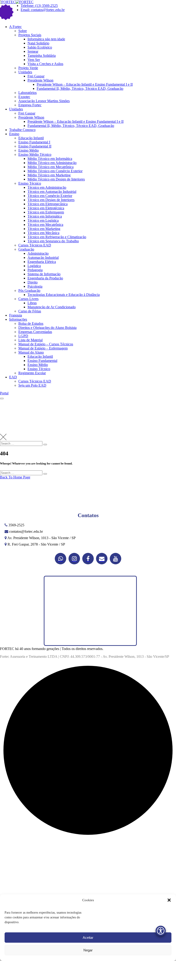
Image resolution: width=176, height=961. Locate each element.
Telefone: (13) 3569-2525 (39, 6)
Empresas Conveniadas (35, 332)
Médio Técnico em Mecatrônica (51, 167)
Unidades (25, 72)
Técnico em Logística (43, 220)
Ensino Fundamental (42, 361)
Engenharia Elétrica (42, 262)
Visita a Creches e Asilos (45, 64)
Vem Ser (34, 60)
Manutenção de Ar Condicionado (52, 307)
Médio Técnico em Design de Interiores (56, 179)
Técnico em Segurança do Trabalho (53, 241)
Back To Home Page (15, 477)
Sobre (22, 31)
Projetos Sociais (29, 35)
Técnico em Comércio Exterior (50, 196)
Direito (33, 282)
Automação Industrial (43, 257)
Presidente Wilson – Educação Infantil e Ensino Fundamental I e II (85, 84)
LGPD (23, 336)
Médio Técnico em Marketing (49, 175)
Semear (33, 51)
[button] (169, 900)
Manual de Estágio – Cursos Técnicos (45, 344)
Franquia (15, 315)
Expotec (24, 97)
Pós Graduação (29, 290)
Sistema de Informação (44, 274)
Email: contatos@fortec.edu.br (43, 10)
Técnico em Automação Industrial (52, 192)
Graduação (26, 249)
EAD (13, 377)
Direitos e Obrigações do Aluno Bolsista (47, 328)
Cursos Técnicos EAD (34, 245)
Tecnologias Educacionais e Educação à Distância (64, 295)
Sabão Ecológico (40, 47)
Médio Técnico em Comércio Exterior (55, 171)
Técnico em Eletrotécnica (46, 208)
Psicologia (35, 286)
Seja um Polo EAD (32, 385)
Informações (18, 319)
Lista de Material (30, 340)
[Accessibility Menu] (161, 931)
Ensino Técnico (29, 183)
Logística (34, 266)
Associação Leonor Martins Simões (44, 101)
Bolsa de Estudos (30, 323)
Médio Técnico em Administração (52, 163)
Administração (38, 253)
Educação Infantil (31, 138)
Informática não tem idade (46, 39)
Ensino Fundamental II (34, 146)
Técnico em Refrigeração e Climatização (57, 237)
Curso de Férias (29, 311)
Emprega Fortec (29, 105)
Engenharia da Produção (45, 278)
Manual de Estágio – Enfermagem (43, 348)
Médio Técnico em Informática (50, 159)
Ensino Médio (28, 150)
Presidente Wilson (40, 80)
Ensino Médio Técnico (34, 154)
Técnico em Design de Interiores (51, 200)
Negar (88, 950)
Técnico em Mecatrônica (45, 225)
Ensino (14, 134)
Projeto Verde (28, 68)
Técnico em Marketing (44, 229)
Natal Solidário (38, 43)
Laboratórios (27, 93)
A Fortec (15, 27)
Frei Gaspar (36, 76)
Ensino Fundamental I (34, 142)
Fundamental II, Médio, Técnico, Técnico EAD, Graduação (80, 88)
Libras (32, 303)
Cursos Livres (28, 299)
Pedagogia (35, 270)
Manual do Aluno (31, 352)
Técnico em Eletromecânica (48, 204)
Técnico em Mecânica (43, 233)
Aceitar (88, 937)
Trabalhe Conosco (22, 130)
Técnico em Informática (45, 216)
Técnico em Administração (47, 187)
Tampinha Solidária (42, 55)
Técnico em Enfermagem (46, 212)
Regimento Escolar (32, 373)
